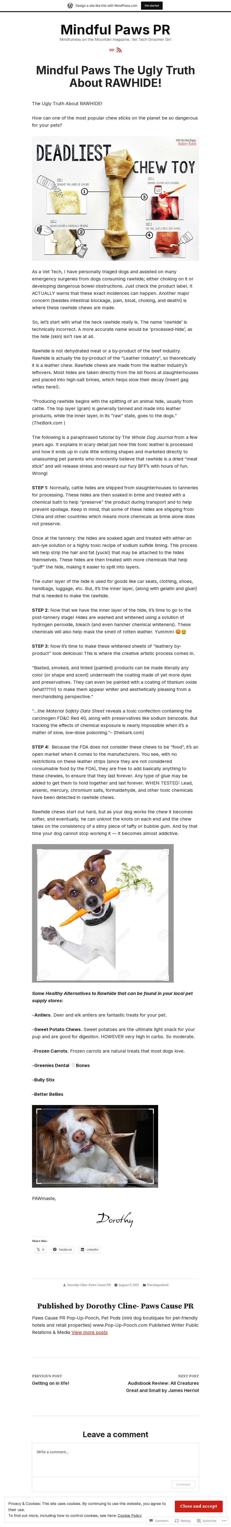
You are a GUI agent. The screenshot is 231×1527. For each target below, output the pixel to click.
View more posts (90, 1332)
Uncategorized (157, 1285)
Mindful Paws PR (115, 29)
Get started (152, 5)
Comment (183, 1484)
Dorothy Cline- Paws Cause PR (89, 1285)
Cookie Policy (130, 1515)
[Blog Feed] (118, 49)
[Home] (112, 49)
